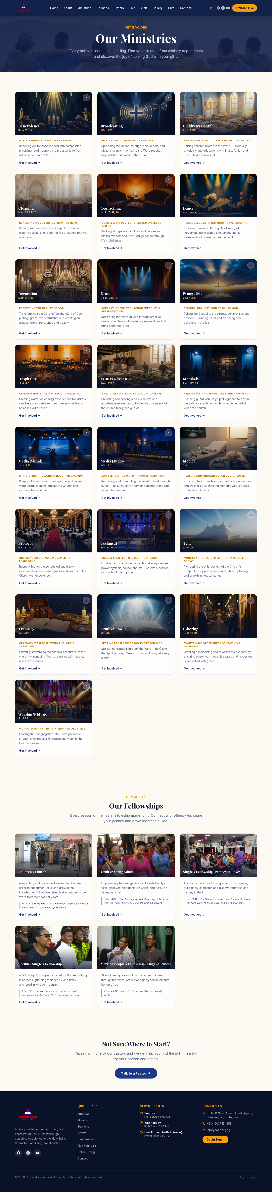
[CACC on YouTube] (228, 8)
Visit (144, 8)
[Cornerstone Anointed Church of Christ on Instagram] (28, 1153)
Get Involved (28, 162)
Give (171, 8)
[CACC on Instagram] (223, 8)
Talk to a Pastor (133, 1073)
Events (119, 8)
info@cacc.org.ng (218, 1130)
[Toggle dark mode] (211, 8)
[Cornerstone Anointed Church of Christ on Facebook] (18, 1153)
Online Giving (86, 1152)
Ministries (84, 8)
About (68, 8)
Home (54, 8)
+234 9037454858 (219, 1123)
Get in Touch (215, 1139)
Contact (185, 8)
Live (132, 8)
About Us (83, 1113)
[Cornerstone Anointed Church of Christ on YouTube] (37, 1153)
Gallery (157, 8)
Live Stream (85, 1139)
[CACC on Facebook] (218, 8)
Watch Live (246, 8)
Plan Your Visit (86, 1145)
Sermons (103, 8)
